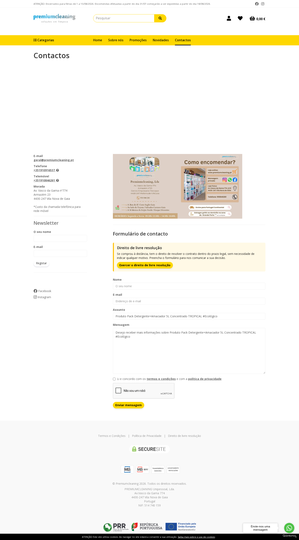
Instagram (44, 297)
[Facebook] (257, 4)
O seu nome (42, 232)
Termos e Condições (111, 436)
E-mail (38, 247)
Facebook (44, 291)
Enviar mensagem (128, 405)
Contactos (183, 40)
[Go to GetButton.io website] (289, 536)
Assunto (119, 310)
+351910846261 (44, 180)
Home (97, 40)
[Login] (229, 18)
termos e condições (161, 379)
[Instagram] (262, 4)
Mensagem (121, 325)
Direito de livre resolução (184, 436)
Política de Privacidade (147, 436)
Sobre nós (115, 40)
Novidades (161, 40)
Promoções (138, 40)
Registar (41, 263)
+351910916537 (44, 170)
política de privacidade (205, 379)
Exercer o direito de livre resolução (144, 265)
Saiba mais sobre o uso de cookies (196, 536)
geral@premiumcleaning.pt (54, 160)
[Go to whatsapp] (289, 528)
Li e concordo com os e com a (169, 379)
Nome (117, 279)
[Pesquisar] (160, 18)
